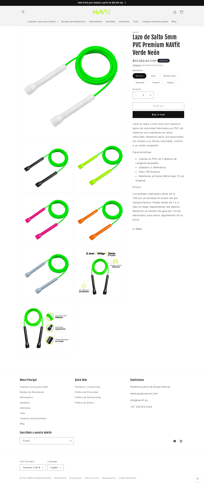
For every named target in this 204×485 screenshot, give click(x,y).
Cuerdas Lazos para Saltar (34, 387)
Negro (172, 83)
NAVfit (30, 478)
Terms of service (92, 478)
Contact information (127, 478)
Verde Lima (171, 77)
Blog (22, 423)
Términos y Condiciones (87, 387)
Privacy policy (75, 478)
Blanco (141, 77)
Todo (22, 413)
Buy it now (158, 114)
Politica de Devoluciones (88, 397)
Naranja (142, 83)
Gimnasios (25, 408)
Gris (155, 77)
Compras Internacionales (33, 418)
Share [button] (139, 229)
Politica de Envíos (84, 402)
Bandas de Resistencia (32, 392)
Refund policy (60, 478)
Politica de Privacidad (86, 392)
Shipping (137, 65)
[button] (23, 12)
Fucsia (157, 83)
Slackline (24, 402)
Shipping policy (109, 478)
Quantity (137, 89)
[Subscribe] (70, 440)
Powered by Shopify (43, 478)
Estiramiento (26, 397)
